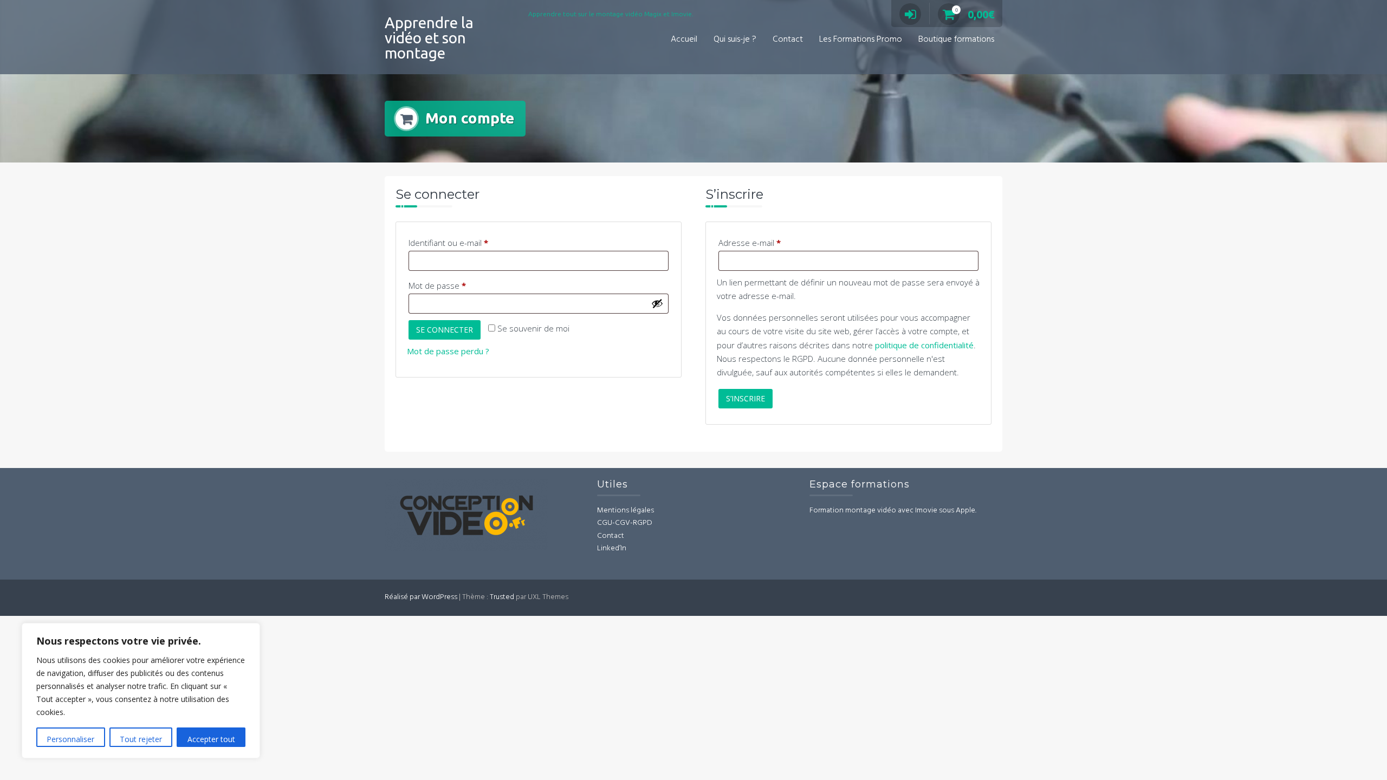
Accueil (684, 39)
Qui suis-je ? (735, 39)
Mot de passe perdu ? (448, 351)
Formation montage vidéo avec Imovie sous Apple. (892, 510)
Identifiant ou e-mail (468, 242)
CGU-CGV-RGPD (624, 523)
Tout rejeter (141, 739)
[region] (141, 690)
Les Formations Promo (860, 39)
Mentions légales (625, 510)
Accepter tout (211, 739)
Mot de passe (457, 285)
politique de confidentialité (924, 345)
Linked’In (611, 548)
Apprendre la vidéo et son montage (429, 37)
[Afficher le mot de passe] (657, 303)
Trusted (502, 597)
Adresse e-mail (769, 242)
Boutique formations (956, 39)
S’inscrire (745, 398)
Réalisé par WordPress (421, 597)
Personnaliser (70, 739)
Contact (788, 39)
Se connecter (444, 329)
